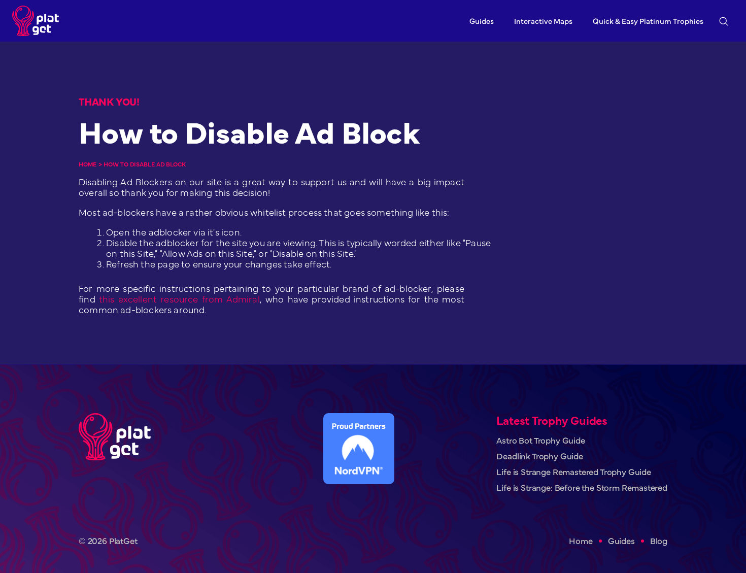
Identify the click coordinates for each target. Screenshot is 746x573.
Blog (658, 541)
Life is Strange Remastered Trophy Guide (573, 472)
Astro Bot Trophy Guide (540, 440)
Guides (481, 20)
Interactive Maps (543, 20)
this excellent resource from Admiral (179, 298)
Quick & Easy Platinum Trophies (648, 20)
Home (87, 164)
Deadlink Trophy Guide (539, 456)
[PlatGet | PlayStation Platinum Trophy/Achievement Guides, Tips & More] (38, 21)
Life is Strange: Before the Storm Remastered (581, 487)
